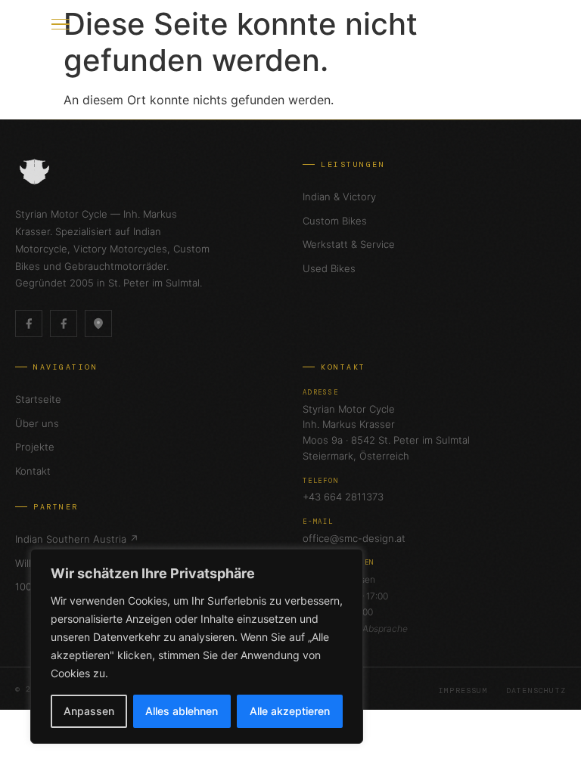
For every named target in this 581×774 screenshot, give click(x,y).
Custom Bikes (335, 221)
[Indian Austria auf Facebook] (63, 323)
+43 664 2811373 (343, 497)
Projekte (34, 447)
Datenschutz (536, 690)
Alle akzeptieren (290, 710)
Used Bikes (329, 268)
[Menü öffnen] (60, 24)
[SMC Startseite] (30, 24)
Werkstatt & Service (349, 244)
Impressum (463, 690)
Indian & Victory (339, 196)
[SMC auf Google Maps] (98, 323)
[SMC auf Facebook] (28, 323)
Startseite (38, 399)
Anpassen (89, 710)
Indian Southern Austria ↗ (76, 539)
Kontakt (33, 471)
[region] (196, 646)
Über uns (37, 423)
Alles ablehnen (181, 710)
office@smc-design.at (354, 538)
